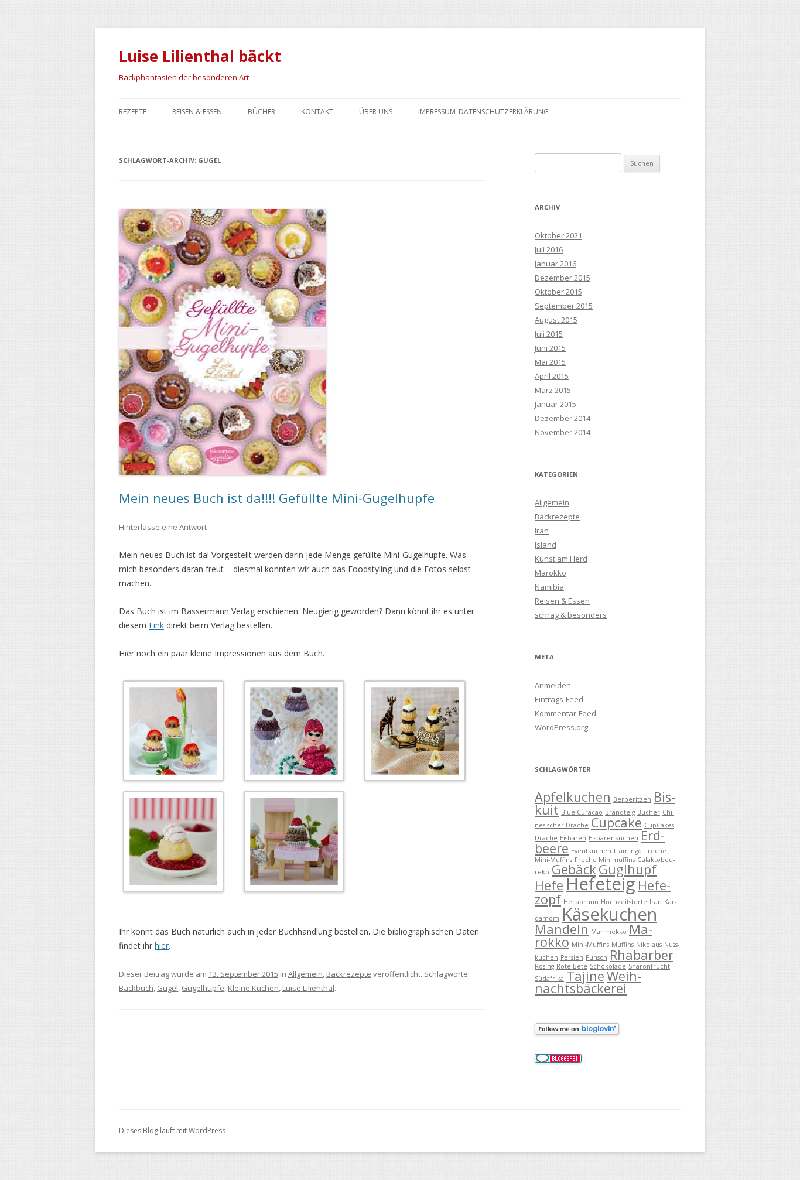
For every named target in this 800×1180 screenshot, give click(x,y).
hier (162, 945)
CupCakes (659, 825)
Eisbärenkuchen (613, 838)
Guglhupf (628, 869)
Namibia (549, 587)
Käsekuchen (609, 914)
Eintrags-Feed (559, 699)
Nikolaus (649, 944)
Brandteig (620, 812)
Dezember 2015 (562, 277)
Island (545, 544)
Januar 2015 (555, 404)
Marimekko (609, 932)
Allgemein (305, 974)
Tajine (585, 975)
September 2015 (564, 305)
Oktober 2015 (558, 291)
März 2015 (553, 390)
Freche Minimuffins (605, 860)
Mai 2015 (550, 362)
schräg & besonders (571, 615)
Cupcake (616, 822)
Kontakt (317, 112)
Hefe (549, 885)
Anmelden (553, 685)
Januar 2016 (555, 263)
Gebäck (574, 869)
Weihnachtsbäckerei (588, 982)
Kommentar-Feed (565, 713)
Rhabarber (641, 954)
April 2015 (552, 376)
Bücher (261, 112)
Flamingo (628, 851)
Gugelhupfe (203, 988)
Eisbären (573, 838)
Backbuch (136, 988)
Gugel (167, 988)
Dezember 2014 (562, 418)
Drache (546, 838)
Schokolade (608, 966)
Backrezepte (348, 974)
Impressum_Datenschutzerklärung (483, 112)
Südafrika (549, 978)
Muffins (622, 944)
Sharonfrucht (649, 966)
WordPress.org (561, 727)
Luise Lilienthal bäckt (200, 56)
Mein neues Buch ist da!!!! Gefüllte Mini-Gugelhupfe (277, 498)
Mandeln (562, 929)
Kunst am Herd (561, 558)
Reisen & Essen (197, 112)
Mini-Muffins (590, 944)
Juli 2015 (549, 334)
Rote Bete (571, 966)
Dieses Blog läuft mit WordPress (172, 1130)
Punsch (596, 957)
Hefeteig (600, 883)
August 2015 (556, 319)
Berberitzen (632, 799)
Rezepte (132, 112)
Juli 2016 (549, 249)
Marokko (550, 572)
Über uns (375, 112)
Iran (542, 530)
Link (156, 625)
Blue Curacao (582, 812)
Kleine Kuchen (253, 988)
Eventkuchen (591, 851)
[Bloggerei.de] (558, 1060)
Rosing (544, 966)
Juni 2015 (550, 348)
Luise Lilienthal (308, 988)
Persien (571, 957)
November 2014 (562, 432)
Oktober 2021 (558, 235)
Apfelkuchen (573, 796)
